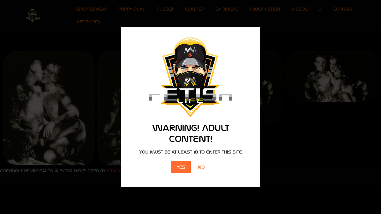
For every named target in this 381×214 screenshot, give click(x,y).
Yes (181, 167)
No (201, 167)
